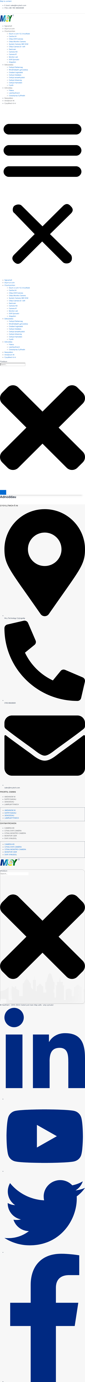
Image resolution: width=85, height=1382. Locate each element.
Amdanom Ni (9, 101)
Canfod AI (12, 36)
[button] (42, 191)
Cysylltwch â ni (10, 103)
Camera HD (13, 52)
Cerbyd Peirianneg (16, 67)
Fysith (11, 85)
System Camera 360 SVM (18, 44)
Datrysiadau (8, 65)
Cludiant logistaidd (16, 72)
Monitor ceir (13, 57)
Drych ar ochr (9, 29)
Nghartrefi (8, 26)
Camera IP (13, 54)
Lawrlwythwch (14, 93)
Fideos (11, 90)
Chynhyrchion (9, 31)
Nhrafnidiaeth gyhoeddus (18, 70)
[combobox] (12, 364)
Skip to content (6, 1)
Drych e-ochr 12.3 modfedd (19, 34)
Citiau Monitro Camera (17, 42)
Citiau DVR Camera (16, 39)
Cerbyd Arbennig (15, 80)
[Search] (3, 492)
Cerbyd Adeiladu (15, 75)
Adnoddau (8, 88)
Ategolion (12, 62)
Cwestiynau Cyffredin (17, 96)
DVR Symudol (14, 60)
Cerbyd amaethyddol (17, 78)
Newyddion (8, 98)
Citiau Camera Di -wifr (17, 47)
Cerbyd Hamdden (15, 83)
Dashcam (12, 49)
